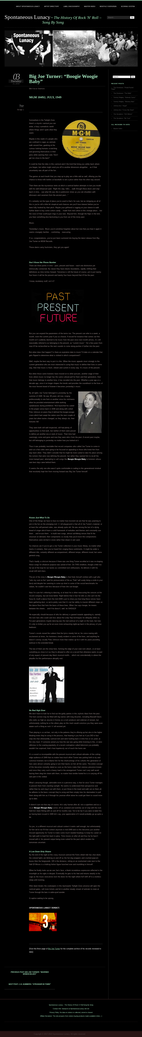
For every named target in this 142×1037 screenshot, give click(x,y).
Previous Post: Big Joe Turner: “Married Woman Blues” (30, 973)
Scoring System (128, 6)
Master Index (89, 6)
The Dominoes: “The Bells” (122, 93)
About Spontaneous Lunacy (28, 6)
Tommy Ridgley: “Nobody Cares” (124, 97)
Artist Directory (51, 6)
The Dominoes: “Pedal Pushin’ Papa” (122, 88)
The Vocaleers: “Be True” (121, 118)
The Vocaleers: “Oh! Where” (122, 114)
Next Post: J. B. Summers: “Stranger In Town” (30, 984)
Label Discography (71, 6)
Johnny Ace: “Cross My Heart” (123, 110)
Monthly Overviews (108, 6)
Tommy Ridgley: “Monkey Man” (124, 101)
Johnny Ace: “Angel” (120, 106)
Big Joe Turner (54, 949)
